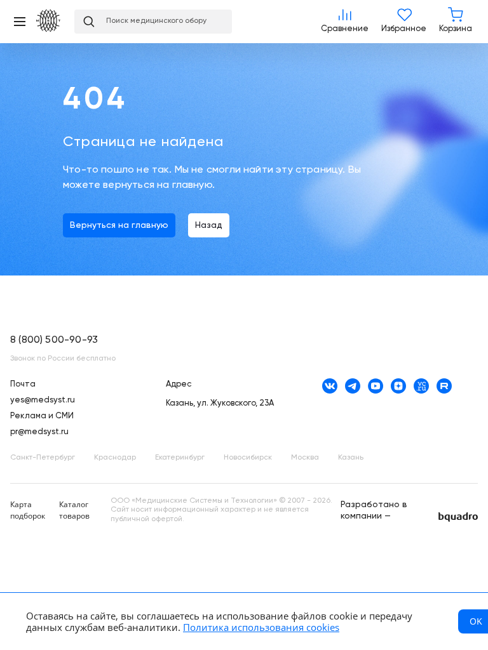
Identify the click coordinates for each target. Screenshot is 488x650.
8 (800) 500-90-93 (54, 340)
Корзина (455, 21)
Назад (208, 225)
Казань (350, 457)
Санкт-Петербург (42, 457)
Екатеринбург (180, 457)
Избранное (404, 21)
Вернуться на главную (119, 225)
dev (458, 517)
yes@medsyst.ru (42, 400)
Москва (305, 457)
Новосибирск (248, 457)
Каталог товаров (74, 510)
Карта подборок (27, 510)
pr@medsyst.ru (39, 432)
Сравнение (345, 21)
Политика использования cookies (261, 627)
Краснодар (115, 457)
